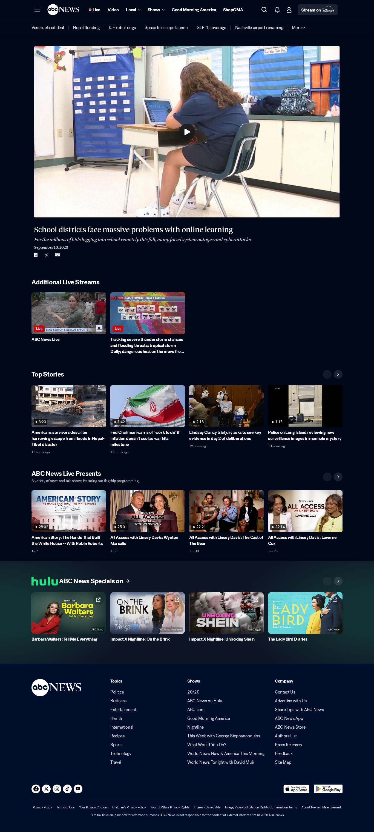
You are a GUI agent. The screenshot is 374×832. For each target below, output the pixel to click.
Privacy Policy (42, 807)
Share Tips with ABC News (299, 710)
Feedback (283, 753)
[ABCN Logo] (63, 9)
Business (118, 701)
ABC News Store (290, 727)
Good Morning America (208, 718)
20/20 (193, 692)
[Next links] (338, 581)
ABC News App (289, 718)
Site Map (283, 762)
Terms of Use (65, 807)
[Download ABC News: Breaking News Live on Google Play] (328, 789)
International (121, 727)
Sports (116, 745)
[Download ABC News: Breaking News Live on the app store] (296, 789)
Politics (116, 692)
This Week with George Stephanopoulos (223, 736)
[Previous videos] (327, 374)
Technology (120, 753)
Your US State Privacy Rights (169, 807)
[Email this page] (57, 255)
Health (116, 718)
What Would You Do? (206, 745)
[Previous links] (327, 581)
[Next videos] (338, 374)
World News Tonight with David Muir (220, 762)
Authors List (286, 736)
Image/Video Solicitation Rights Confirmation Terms (261, 807)
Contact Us (285, 692)
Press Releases (288, 745)
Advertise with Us (291, 701)
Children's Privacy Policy (129, 807)
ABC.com (196, 710)
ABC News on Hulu (204, 701)
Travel (115, 762)
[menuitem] (47, 28)
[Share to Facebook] (35, 255)
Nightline (195, 727)
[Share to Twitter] (46, 255)
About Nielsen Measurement (321, 807)
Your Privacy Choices (93, 807)
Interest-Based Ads (207, 807)
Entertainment (123, 710)
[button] (37, 9)
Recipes (117, 736)
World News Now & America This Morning (225, 753)
